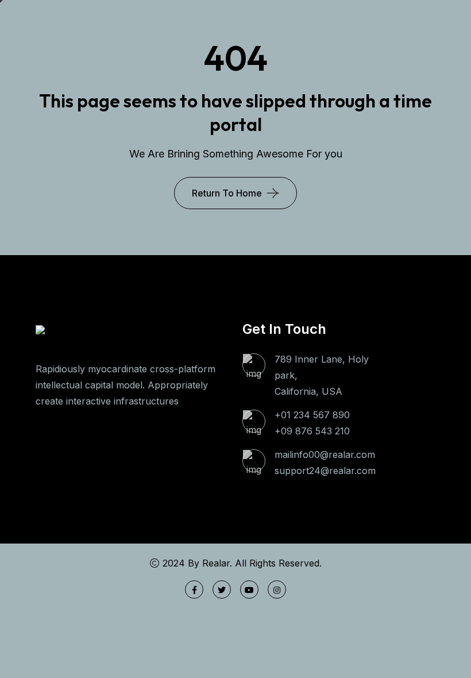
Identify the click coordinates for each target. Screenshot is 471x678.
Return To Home (227, 193)
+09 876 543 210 (312, 431)
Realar (216, 563)
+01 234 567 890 (312, 415)
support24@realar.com (325, 470)
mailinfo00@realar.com (325, 454)
